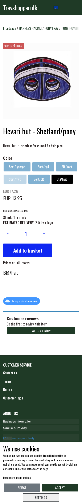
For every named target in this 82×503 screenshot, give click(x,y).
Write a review (41, 330)
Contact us (10, 372)
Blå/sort (66, 166)
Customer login (13, 398)
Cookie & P (11, 427)
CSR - (7, 438)
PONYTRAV (51, 28)
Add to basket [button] (27, 250)
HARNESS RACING (30, 28)
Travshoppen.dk (20, 7)
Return (7, 389)
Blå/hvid (62, 179)
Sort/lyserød (17, 166)
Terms (7, 381)
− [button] (8, 233)
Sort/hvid (15, 179)
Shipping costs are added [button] (16, 211)
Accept (60, 487)
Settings (41, 497)
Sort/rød (43, 166)
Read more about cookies (17, 477)
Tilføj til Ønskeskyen (24, 301)
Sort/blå (39, 179)
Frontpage (9, 28)
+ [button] (44, 233)
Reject (22, 487)
